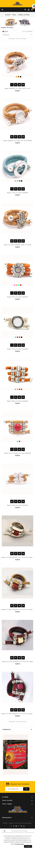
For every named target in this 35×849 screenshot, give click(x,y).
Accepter (28, 846)
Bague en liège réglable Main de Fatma (17, 245)
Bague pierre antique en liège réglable (17, 453)
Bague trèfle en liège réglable (17, 505)
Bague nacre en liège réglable (17, 349)
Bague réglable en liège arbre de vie (17, 88)
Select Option (12, 84)
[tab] (3, 31)
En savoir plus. (19, 844)
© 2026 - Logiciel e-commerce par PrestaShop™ (17, 823)
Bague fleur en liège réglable (17, 297)
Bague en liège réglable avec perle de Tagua (17, 661)
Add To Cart (12, 137)
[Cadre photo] (15, 754)
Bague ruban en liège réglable (17, 401)
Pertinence (17, 35)
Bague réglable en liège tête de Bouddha (17, 140)
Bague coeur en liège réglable (17, 192)
